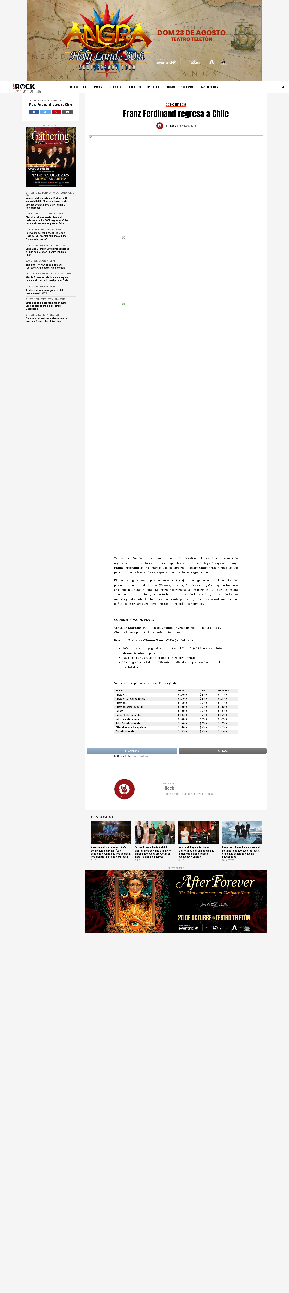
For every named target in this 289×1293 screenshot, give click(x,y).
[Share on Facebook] (34, 112)
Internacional (46, 101)
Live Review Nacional (50, 193)
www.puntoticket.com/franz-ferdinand (155, 632)
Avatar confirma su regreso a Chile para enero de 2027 (45, 292)
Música (98, 87)
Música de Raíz (67, 193)
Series (62, 299)
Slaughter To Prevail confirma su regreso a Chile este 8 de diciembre (45, 266)
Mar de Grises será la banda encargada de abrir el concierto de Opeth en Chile (47, 279)
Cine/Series (153, 87)
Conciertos (134, 87)
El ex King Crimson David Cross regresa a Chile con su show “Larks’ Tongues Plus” (47, 252)
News (55, 101)
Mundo (74, 87)
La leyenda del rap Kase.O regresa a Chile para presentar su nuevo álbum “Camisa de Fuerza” (46, 236)
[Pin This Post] (56, 112)
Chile (86, 87)
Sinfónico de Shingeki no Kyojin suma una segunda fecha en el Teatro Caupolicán (46, 306)
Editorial (170, 87)
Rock (60, 101)
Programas (187, 87)
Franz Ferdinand (141, 756)
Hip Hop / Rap (42, 229)
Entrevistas (115, 87)
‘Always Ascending (224, 563)
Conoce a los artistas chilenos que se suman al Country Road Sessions (46, 320)
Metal (61, 214)
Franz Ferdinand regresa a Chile (50, 105)
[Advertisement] (176, 978)
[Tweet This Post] (45, 112)
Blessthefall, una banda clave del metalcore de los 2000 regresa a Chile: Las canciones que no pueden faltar (47, 220)
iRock (172, 125)
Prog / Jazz (55, 245)
